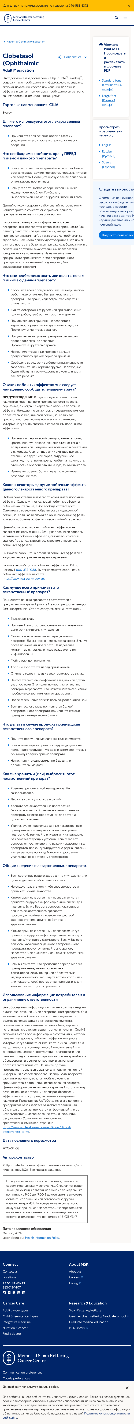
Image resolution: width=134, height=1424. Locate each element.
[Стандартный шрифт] (112, 85)
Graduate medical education (88, 1322)
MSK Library (77, 1328)
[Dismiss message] (129, 5)
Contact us (10, 1271)
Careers (74, 1277)
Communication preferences (22, 1372)
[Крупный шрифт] (109, 100)
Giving (74, 1283)
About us (75, 1271)
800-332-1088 (26, 569)
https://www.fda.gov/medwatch (24, 578)
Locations (9, 1277)
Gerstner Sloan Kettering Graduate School (98, 1316)
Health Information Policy (42, 1237)
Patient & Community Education (26, 41)
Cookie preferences (16, 1378)
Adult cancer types (15, 1310)
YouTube (18, 1292)
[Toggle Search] (116, 18)
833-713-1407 (12, 1287)
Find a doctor (12, 1333)
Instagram (4, 1292)
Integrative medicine (17, 1322)
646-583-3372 (78, 5)
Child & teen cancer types (20, 1316)
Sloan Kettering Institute (85, 1310)
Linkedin (23, 1292)
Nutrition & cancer (15, 1328)
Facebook (9, 1292)
